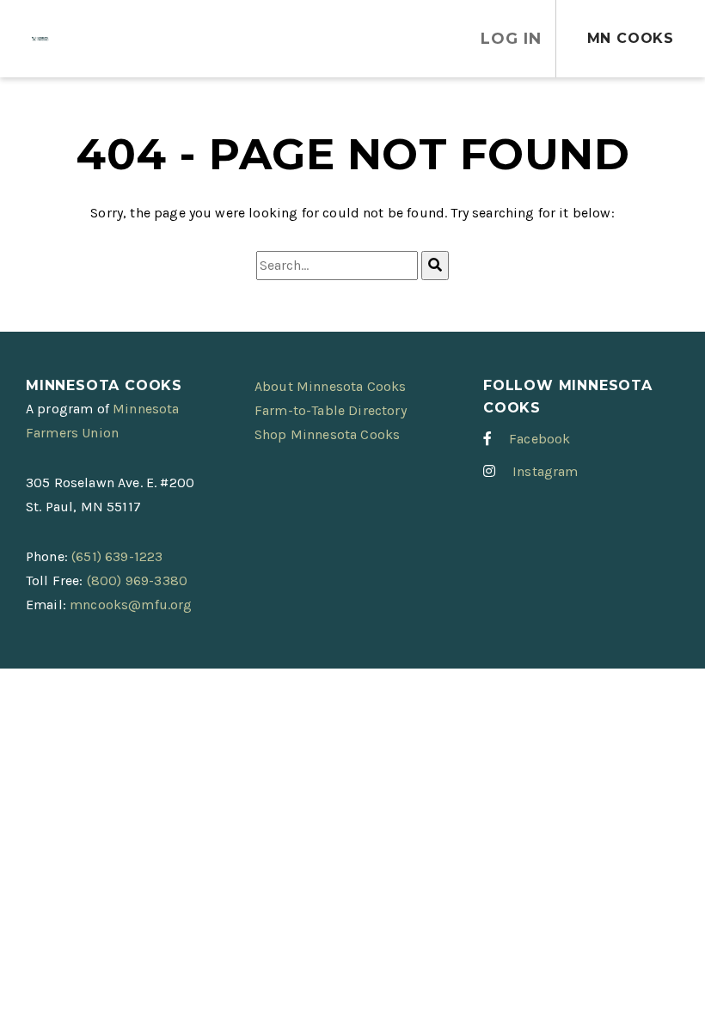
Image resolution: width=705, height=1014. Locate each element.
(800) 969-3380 (137, 580)
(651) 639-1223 (116, 556)
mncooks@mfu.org (131, 604)
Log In (511, 38)
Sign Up (106, 38)
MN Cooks (630, 38)
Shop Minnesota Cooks (327, 434)
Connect (202, 38)
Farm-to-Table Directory (330, 410)
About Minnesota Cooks (330, 386)
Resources (331, 38)
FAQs (426, 38)
